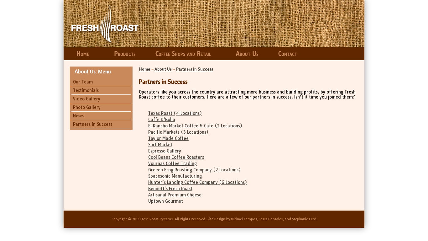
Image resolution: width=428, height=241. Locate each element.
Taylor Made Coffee (168, 138)
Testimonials (86, 90)
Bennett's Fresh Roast (170, 188)
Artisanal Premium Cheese (174, 194)
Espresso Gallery (164, 150)
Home (82, 53)
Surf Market (160, 144)
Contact (287, 53)
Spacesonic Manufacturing (175, 176)
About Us (247, 53)
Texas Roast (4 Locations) (175, 113)
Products (125, 53)
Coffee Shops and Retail (183, 53)
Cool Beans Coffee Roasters (176, 157)
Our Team (83, 81)
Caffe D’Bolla (161, 119)
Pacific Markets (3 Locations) (178, 132)
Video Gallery (86, 98)
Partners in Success (92, 124)
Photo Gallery (87, 107)
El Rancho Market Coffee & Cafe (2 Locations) (195, 125)
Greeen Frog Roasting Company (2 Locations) (194, 169)
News (78, 115)
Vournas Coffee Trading (172, 163)
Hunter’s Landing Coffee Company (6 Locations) (197, 182)
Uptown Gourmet (165, 201)
